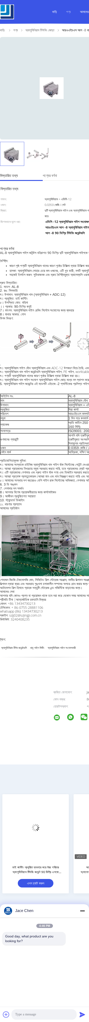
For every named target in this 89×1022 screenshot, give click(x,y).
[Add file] (6, 1014)
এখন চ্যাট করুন (35, 883)
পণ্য (68, 11)
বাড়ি (54, 11)
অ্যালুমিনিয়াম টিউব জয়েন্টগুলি (14, 648)
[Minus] (82, 911)
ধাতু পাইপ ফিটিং (37, 648)
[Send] (82, 1014)
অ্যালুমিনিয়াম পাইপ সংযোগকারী (62, 648)
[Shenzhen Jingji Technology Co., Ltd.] (59, 718)
